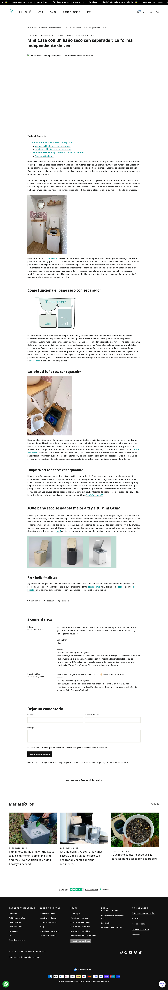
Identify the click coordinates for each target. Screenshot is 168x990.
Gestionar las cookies (80, 931)
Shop (40, 11)
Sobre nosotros (71, 11)
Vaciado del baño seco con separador (52, 146)
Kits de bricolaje (139, 924)
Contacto (13, 913)
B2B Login (105, 923)
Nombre (30, 715)
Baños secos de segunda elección (24, 957)
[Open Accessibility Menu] (162, 984)
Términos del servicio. (118, 762)
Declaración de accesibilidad (83, 935)
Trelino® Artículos (40, 28)
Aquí (58, 531)
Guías (53, 11)
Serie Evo (136, 918)
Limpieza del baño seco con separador (53, 149)
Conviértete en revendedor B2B (113, 917)
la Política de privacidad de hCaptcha (88, 762)
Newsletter (14, 931)
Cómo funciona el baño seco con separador (53, 142)
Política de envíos (17, 918)
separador (53, 258)
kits (120, 586)
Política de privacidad (80, 926)
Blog (42, 926)
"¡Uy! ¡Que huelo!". (94, 495)
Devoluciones (15, 922)
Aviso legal (75, 913)
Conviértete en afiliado (111, 927)
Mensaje (30, 727)
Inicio (29, 28)
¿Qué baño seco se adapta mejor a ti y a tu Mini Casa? (58, 152)
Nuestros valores (47, 913)
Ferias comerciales (48, 935)
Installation (47, 35)
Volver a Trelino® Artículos (86, 780)
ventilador (35, 360)
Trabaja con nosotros (49, 931)
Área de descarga (17, 940)
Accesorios (136, 934)
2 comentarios (65, 35)
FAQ (10, 935)
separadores (94, 586)
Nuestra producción (49, 918)
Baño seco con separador (143, 913)
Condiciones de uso (79, 918)
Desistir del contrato (80, 941)
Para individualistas (44, 156)
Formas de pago (16, 926)
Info (89, 11)
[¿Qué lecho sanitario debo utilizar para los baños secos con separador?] (135, 830)
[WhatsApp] (5, 984)
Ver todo (32, 35)
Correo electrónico (92, 715)
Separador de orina (140, 929)
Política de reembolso (80, 922)
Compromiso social (48, 922)
